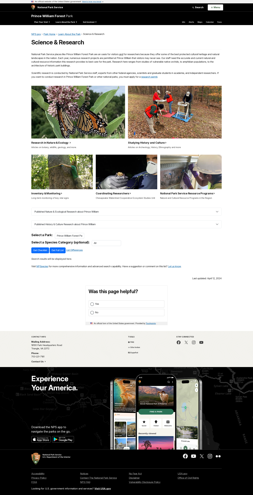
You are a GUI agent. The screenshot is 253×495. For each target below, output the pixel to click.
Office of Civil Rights (188, 477)
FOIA (34, 482)
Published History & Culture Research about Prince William (65, 224)
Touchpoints (151, 323)
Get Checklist (40, 250)
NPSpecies (42, 266)
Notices (84, 473)
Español (134, 352)
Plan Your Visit (41, 22)
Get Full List (58, 250)
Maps (200, 22)
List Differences (74, 250)
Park (52, 16)
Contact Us (37, 361)
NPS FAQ (85, 482)
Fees (219, 22)
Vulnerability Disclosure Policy (144, 482)
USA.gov (182, 473)
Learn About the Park (65, 22)
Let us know (174, 266)
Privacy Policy (39, 477)
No (96, 312)
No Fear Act (135, 473)
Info (183, 22)
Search (199, 7)
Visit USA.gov (102, 488)
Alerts (191, 22)
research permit (149, 76)
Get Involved (88, 22)
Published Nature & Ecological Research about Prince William (66, 211)
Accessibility (38, 473)
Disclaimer (134, 477)
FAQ (132, 342)
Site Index (135, 347)
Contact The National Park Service (98, 477)
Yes (97, 303)
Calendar (210, 22)
